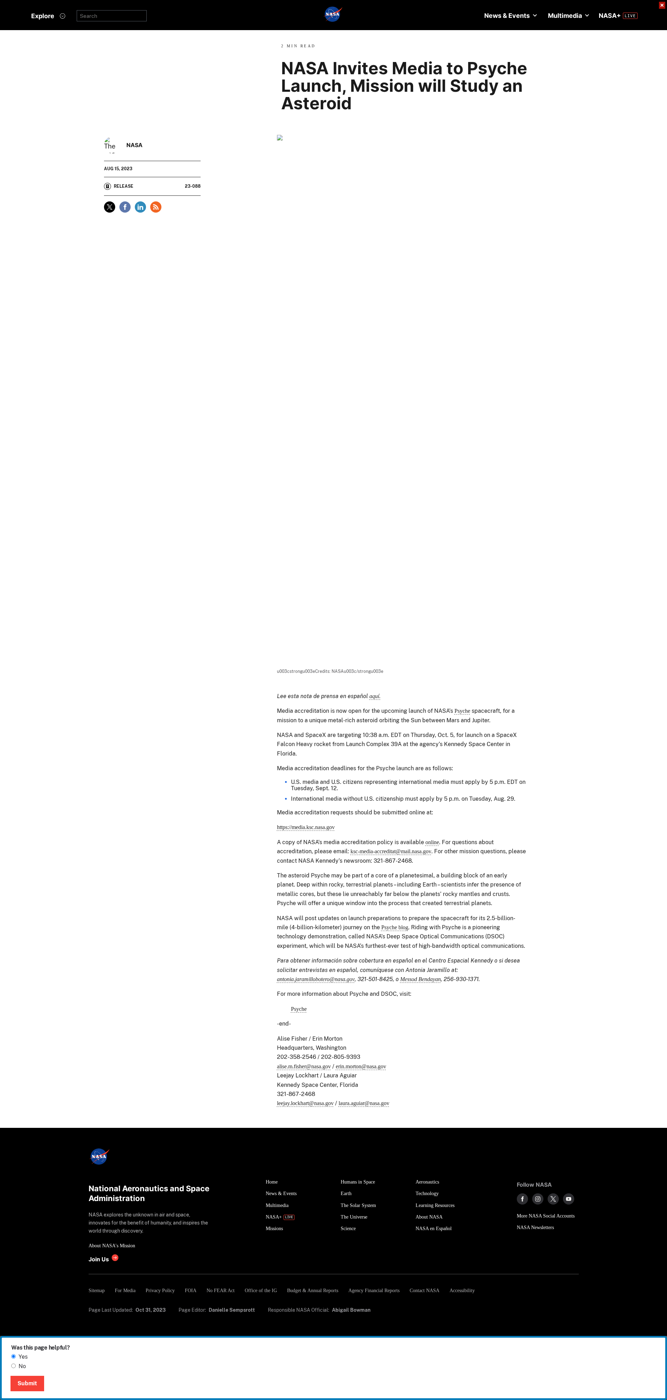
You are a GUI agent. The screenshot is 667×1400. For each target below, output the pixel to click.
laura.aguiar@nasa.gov (364, 1103)
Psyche (462, 711)
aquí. (375, 696)
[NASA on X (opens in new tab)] (553, 1199)
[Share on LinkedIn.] (140, 207)
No (22, 1366)
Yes (23, 1356)
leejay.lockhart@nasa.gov (305, 1103)
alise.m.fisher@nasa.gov (304, 1066)
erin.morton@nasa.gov (361, 1066)
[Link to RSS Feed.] (155, 207)
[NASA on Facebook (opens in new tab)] (522, 1199)
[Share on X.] (109, 207)
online (432, 842)
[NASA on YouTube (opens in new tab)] (568, 1199)
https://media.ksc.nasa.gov (306, 827)
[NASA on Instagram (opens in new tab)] (537, 1199)
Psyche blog (394, 927)
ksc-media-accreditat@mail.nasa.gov (390, 851)
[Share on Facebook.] (125, 207)
